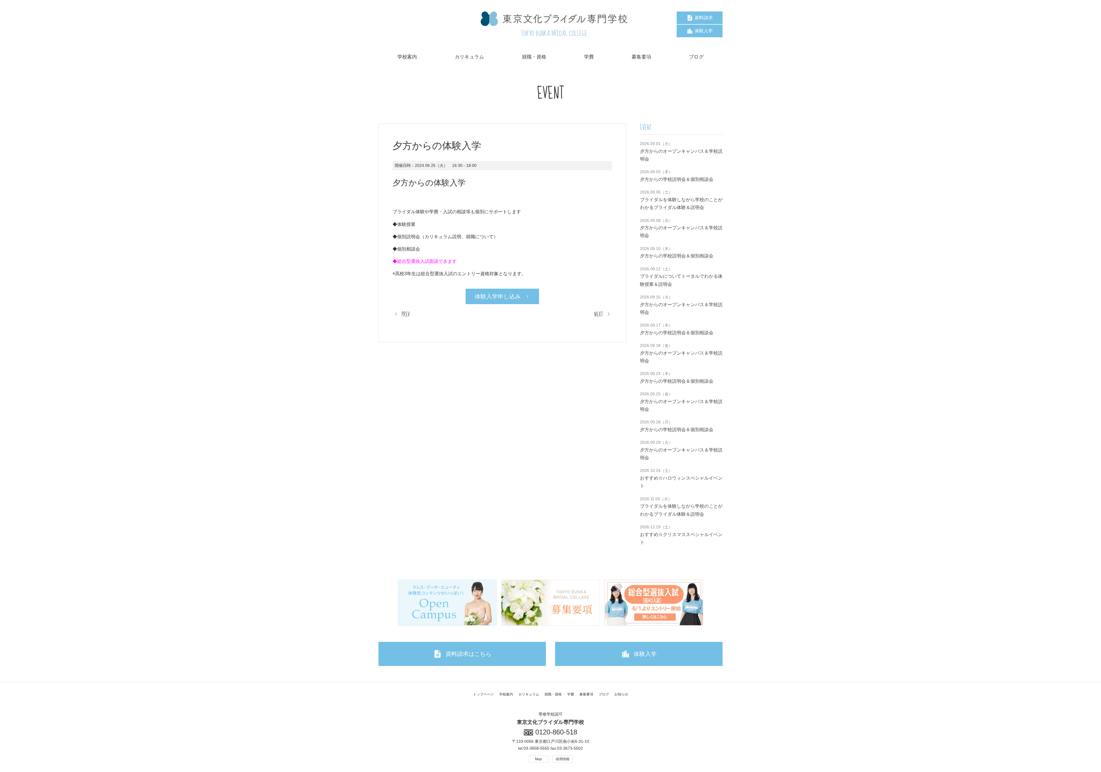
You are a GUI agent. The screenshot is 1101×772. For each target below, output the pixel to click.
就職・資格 (553, 694)
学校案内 (506, 694)
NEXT (598, 315)
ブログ (604, 694)
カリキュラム (528, 694)
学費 (570, 694)
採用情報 (562, 759)
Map (538, 759)
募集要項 (586, 694)
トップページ (483, 694)
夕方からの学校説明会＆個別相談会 (676, 179)
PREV (406, 315)
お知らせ (621, 694)
